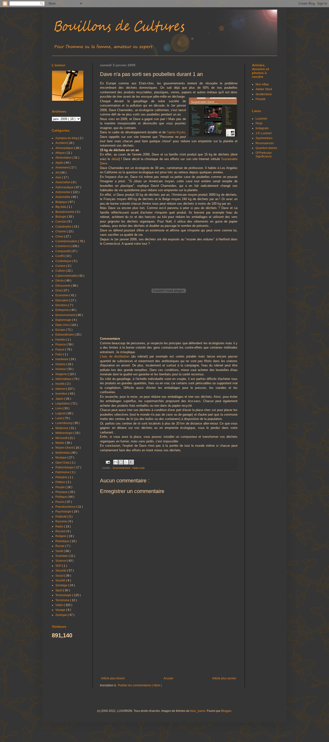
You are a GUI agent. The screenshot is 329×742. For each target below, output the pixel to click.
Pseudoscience (65, 506)
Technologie (63, 595)
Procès (60, 502)
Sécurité (61, 570)
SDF (58, 565)
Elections (61, 305)
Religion (61, 536)
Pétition (60, 482)
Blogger (226, 711)
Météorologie (64, 433)
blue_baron (197, 711)
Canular (61, 221)
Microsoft (61, 438)
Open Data (62, 462)
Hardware (62, 359)
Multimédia (63, 452)
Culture (60, 270)
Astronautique (64, 187)
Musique (61, 457)
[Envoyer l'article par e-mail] (108, 461)
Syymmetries (264, 138)
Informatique (63, 379)
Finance (61, 344)
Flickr (259, 123)
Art (57, 172)
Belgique (61, 202)
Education (62, 300)
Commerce (63, 246)
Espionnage (63, 320)
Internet (60, 389)
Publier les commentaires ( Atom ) (140, 685)
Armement (62, 167)
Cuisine (60, 266)
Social (59, 575)
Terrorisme (62, 600)
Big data (61, 207)
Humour (61, 369)
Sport (59, 590)
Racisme (61, 521)
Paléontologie (64, 467)
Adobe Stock (264, 89)
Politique (61, 497)
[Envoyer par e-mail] (115, 462)
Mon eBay (262, 84)
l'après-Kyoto (176, 132)
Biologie (61, 216)
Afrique (60, 153)
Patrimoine (62, 472)
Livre (59, 408)
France (60, 349)
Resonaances (265, 143)
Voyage (60, 610)
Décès (60, 280)
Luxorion (261, 118)
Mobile (60, 443)
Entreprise (62, 310)
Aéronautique (64, 148)
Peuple (60, 487)
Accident (61, 143)
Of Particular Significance (264, 154)
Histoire (60, 364)
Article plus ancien (224, 678)
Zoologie (61, 615)
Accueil (168, 678)
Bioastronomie (65, 212)
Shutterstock (264, 94)
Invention (61, 393)
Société (60, 580)
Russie (60, 546)
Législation (63, 403)
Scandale (62, 556)
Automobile (63, 197)
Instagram (262, 128)
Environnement (122, 467)
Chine (59, 236)
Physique (61, 492)
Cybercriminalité (66, 275)
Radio (59, 526)
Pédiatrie (61, 477)
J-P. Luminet (263, 133)
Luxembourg (64, 423)
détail (115, 159)
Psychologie (63, 511)
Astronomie (63, 192)
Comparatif (63, 251)
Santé (59, 551)
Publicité (61, 516)
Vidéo (59, 605)
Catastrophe (63, 226)
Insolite (60, 383)
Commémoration (66, 241)
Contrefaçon (63, 261)
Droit (58, 290)
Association (63, 182)
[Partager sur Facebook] (131, 462)
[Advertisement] (168, 637)
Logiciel (60, 413)
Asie (58, 177)
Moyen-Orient (64, 447)
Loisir (59, 418)
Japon (59, 398)
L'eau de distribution (114, 356)
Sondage (61, 585)
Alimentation (63, 157)
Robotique (62, 541)
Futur (59, 354)
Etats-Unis (138, 467)
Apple (59, 162)
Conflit (60, 256)
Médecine (62, 428)
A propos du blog (66, 138)
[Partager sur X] (126, 462)
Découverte (63, 285)
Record (60, 531)
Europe (60, 329)
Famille (60, 339)
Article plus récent (113, 678)
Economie (62, 295)
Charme (61, 231)
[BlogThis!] (120, 462)
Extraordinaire (65, 334)
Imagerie (61, 374)
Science (61, 560)
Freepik (260, 99)
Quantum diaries (266, 148)
